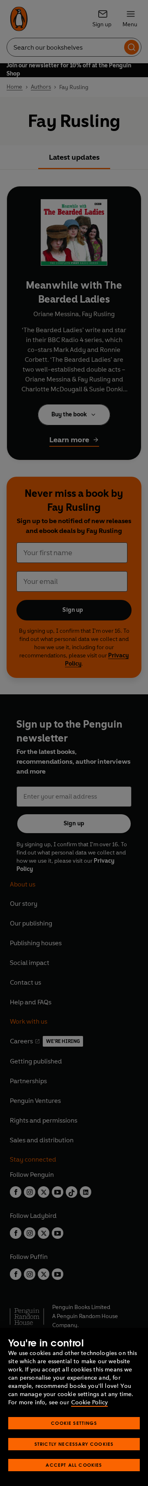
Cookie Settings (74, 1423)
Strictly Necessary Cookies (74, 1444)
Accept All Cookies (74, 1465)
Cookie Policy (89, 1402)
